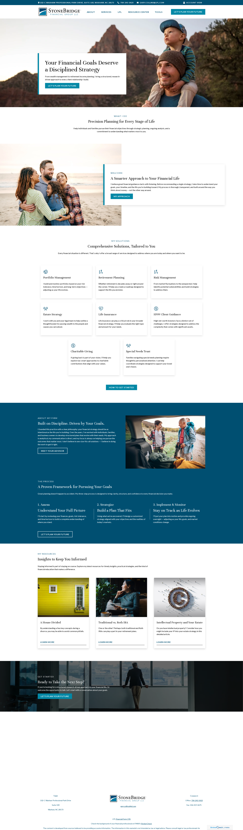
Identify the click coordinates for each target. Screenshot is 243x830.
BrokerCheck (146, 824)
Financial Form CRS (123, 819)
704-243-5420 (126, 3)
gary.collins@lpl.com (152, 3)
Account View (194, 3)
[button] (91, 11)
